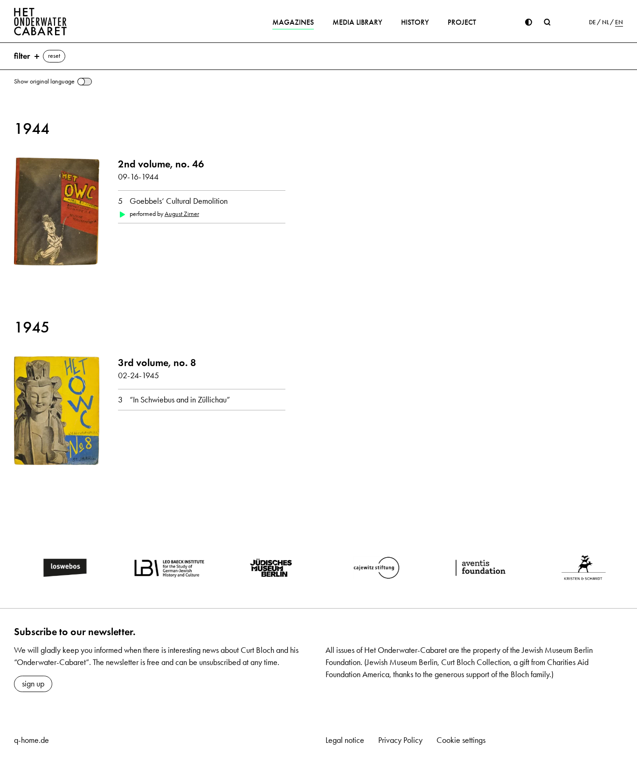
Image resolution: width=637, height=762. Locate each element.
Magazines (293, 22)
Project (462, 22)
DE (592, 22)
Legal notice (344, 740)
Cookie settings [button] (460, 740)
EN (619, 22)
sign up (33, 684)
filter (22, 56)
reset (54, 56)
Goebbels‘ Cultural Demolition (179, 201)
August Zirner (182, 214)
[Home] (40, 21)
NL (605, 22)
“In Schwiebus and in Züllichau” (180, 400)
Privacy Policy (400, 740)
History (415, 22)
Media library (357, 22)
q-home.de (31, 740)
